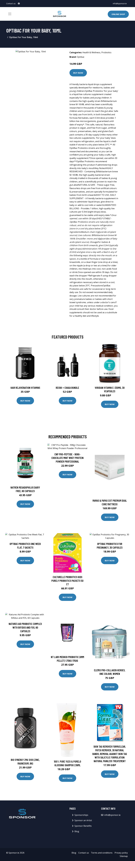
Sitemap (124, 856)
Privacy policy (121, 852)
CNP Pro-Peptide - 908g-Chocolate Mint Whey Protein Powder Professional (67, 458)
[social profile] (19, 3)
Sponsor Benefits (83, 825)
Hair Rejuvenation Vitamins (25, 387)
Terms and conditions (101, 852)
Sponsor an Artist (83, 820)
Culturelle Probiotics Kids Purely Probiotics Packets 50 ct (67, 580)
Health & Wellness (91, 52)
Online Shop (118, 14)
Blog (76, 831)
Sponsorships (81, 815)
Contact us (83, 852)
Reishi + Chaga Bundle (67, 387)
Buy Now (78, 72)
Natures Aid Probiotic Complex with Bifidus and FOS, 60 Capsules (25, 627)
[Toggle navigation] (9, 13)
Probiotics (106, 52)
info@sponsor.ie (120, 3)
